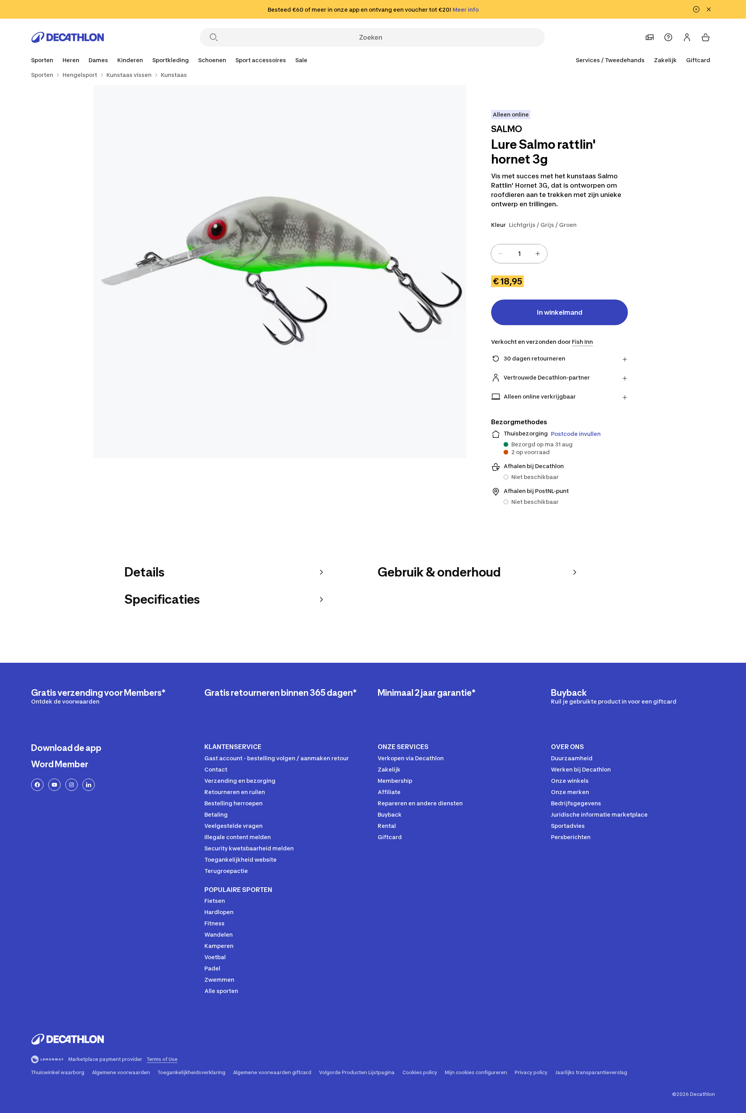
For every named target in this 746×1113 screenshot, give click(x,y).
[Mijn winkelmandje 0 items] (705, 37)
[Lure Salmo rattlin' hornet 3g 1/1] (279, 271)
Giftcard (698, 60)
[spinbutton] (519, 253)
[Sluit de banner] (708, 9)
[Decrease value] (500, 253)
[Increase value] (537, 253)
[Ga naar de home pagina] (67, 37)
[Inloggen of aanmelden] (687, 37)
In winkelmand (559, 312)
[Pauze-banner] (696, 9)
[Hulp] (668, 37)
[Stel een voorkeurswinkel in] (649, 37)
